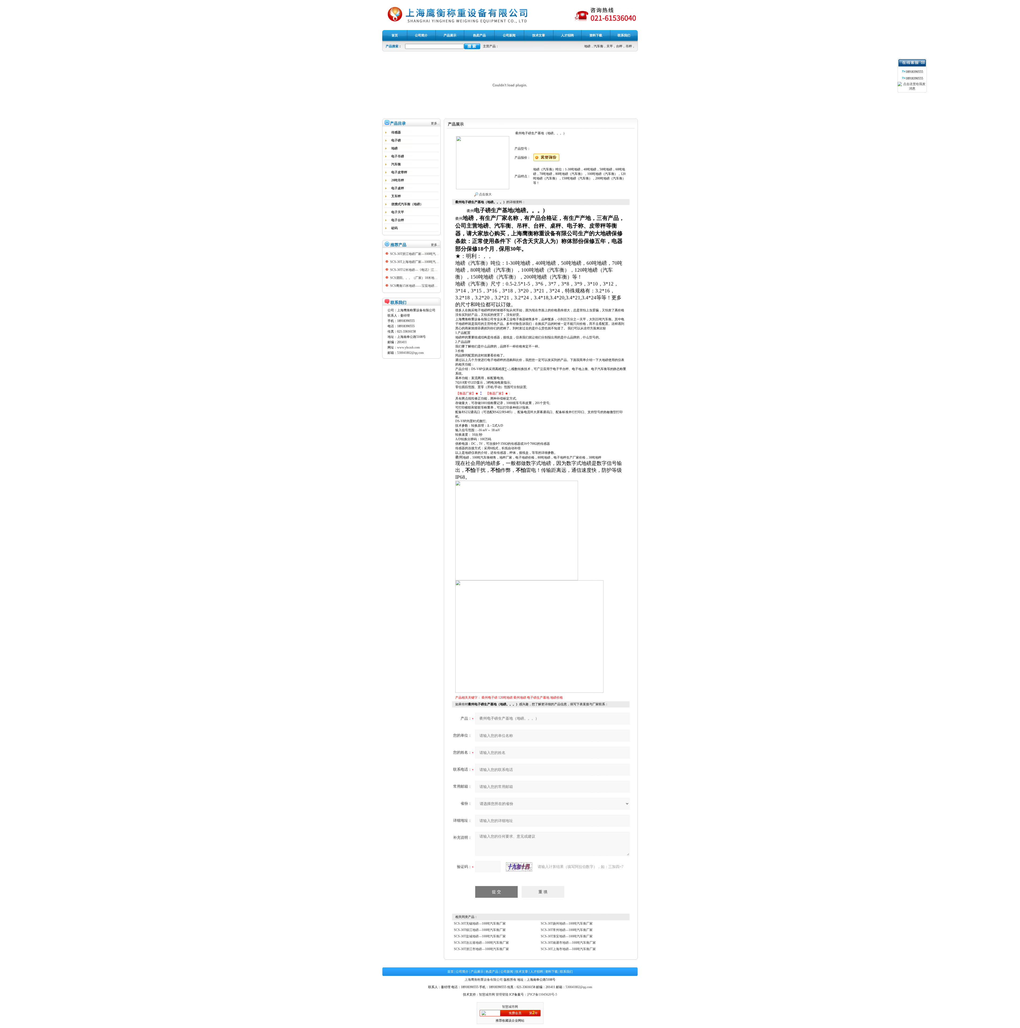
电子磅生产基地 (538, 697)
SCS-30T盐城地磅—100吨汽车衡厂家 (480, 936)
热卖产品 (492, 972)
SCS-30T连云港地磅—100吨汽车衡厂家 (481, 943)
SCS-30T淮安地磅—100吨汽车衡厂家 (567, 936)
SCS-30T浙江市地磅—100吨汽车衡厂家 (481, 949)
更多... (435, 123)
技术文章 (521, 972)
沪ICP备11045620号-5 (542, 994)
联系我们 (566, 972)
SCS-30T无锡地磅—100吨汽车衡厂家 (480, 923)
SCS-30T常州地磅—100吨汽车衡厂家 (567, 930)
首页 (450, 972)
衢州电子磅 (490, 697)
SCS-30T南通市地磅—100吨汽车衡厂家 (568, 943)
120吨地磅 (505, 697)
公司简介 (462, 972)
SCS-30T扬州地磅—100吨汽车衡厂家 (567, 923)
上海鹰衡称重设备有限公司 (484, 979)
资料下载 (551, 972)
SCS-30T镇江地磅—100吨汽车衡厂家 (480, 930)
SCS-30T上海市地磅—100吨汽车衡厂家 (568, 949)
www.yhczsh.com (408, 347)
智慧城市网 (487, 994)
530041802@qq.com (410, 353)
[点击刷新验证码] (519, 866)
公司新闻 (506, 972)
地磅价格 (556, 697)
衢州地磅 (519, 697)
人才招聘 (536, 972)
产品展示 (477, 972)
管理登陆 (502, 994)
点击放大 (485, 194)
